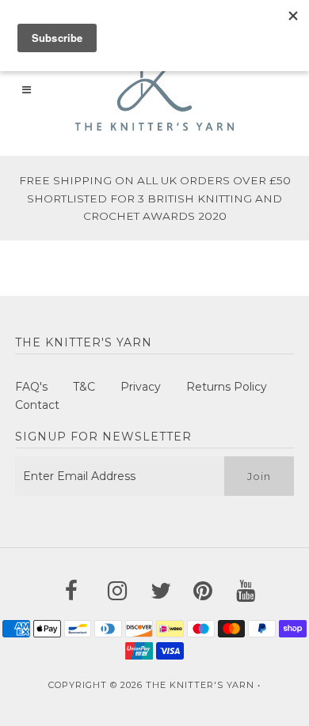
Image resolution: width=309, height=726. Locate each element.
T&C (84, 387)
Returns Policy (226, 387)
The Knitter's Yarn (200, 684)
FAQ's (31, 387)
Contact (37, 405)
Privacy (140, 387)
